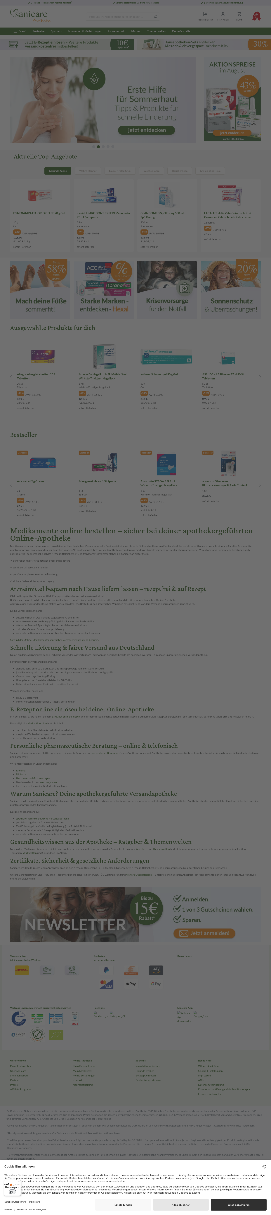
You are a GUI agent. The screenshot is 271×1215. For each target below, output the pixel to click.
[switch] (12, 1192)
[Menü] (18, 1182)
